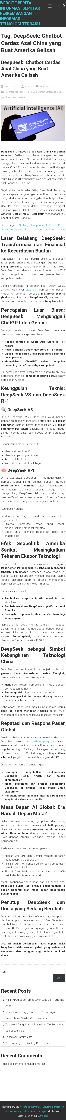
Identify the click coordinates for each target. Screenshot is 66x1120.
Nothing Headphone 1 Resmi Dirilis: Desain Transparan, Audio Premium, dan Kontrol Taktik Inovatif (33, 229)
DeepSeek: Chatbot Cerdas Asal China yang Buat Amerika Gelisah (31, 68)
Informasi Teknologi (14, 92)
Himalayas (41, 1111)
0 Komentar (44, 86)
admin (28, 86)
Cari (3, 971)
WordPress (43, 1116)
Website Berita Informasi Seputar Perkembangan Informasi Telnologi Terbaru (20, 13)
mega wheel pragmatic (40, 741)
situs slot (31, 289)
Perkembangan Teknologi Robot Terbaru (29, 1043)
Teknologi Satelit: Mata (18, 1037)
